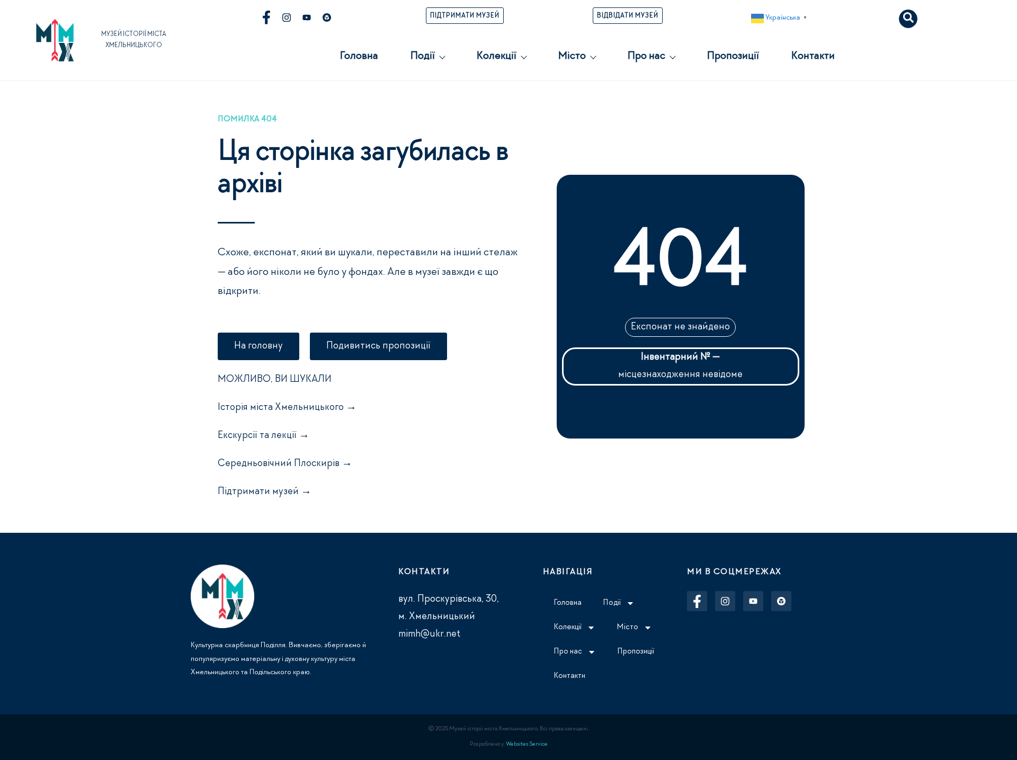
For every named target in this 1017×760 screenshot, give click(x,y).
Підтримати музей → (264, 492)
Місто (572, 56)
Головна (359, 56)
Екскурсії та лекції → (263, 436)
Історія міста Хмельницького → (287, 408)
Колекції (496, 56)
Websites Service (527, 744)
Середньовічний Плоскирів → (285, 464)
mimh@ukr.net (429, 634)
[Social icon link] (266, 17)
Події (422, 56)
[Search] (908, 19)
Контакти (813, 56)
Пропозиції (733, 56)
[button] (780, 18)
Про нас (646, 56)
